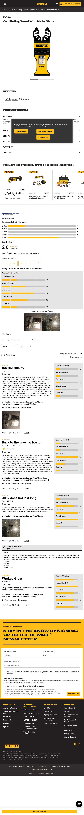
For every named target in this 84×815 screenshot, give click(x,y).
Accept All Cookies (43, 137)
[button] (42, 96)
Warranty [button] (8, 147)
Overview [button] (7, 116)
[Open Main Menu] (5, 4)
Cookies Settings (21, 131)
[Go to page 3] (50, 79)
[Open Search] (57, 4)
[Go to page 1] (34, 79)
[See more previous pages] (10, 10)
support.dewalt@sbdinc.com (21, 693)
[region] (42, 187)
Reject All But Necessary (45, 131)
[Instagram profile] (79, 744)
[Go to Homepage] (42, 4)
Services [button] (7, 152)
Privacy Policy (52, 691)
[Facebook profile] (74, 744)
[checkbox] (4, 672)
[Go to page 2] (42, 79)
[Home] (4, 10)
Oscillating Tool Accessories (24, 10)
